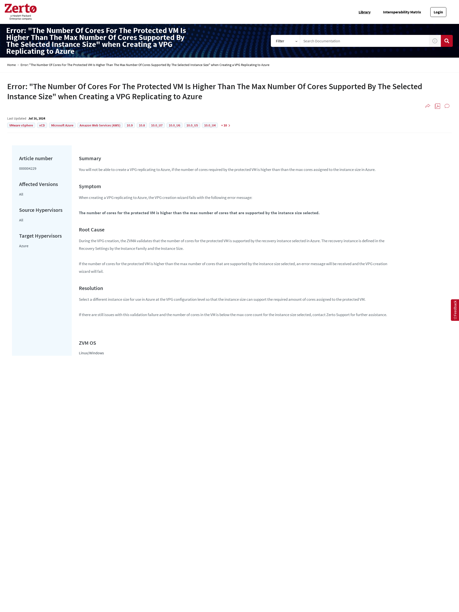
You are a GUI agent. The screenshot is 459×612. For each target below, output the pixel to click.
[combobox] (364, 41)
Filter (280, 40)
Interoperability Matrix (402, 12)
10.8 (142, 125)
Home (11, 65)
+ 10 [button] (224, 125)
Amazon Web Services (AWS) (100, 125)
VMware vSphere (21, 125)
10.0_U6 (174, 125)
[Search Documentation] (447, 41)
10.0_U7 (157, 125)
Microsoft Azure (62, 125)
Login (438, 12)
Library (365, 12)
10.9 (130, 125)
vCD (42, 125)
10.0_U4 (210, 125)
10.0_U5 (192, 125)
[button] (435, 41)
